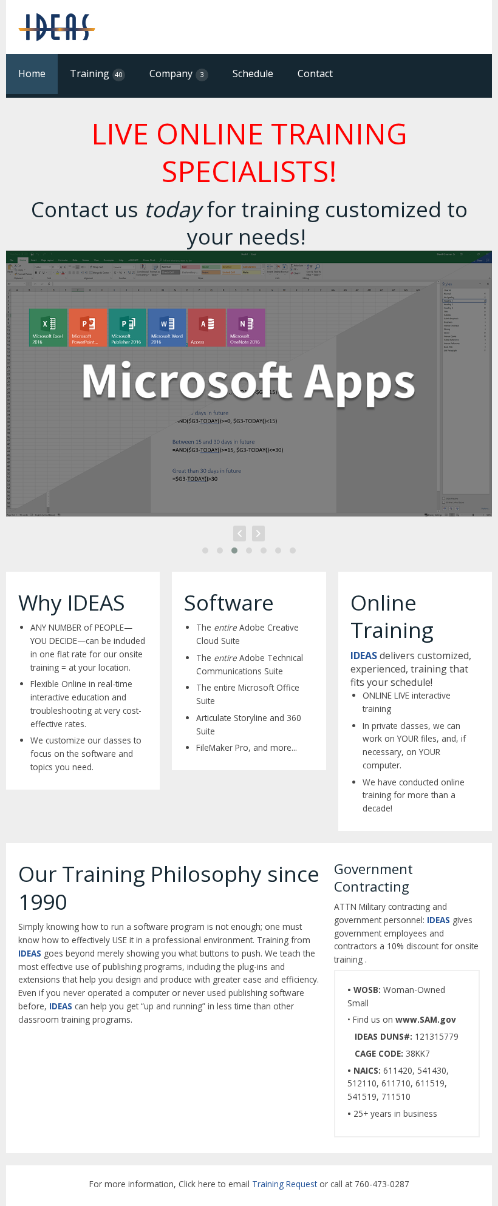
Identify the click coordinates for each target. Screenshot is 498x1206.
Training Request (284, 1184)
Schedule (253, 73)
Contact (315, 73)
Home (32, 73)
